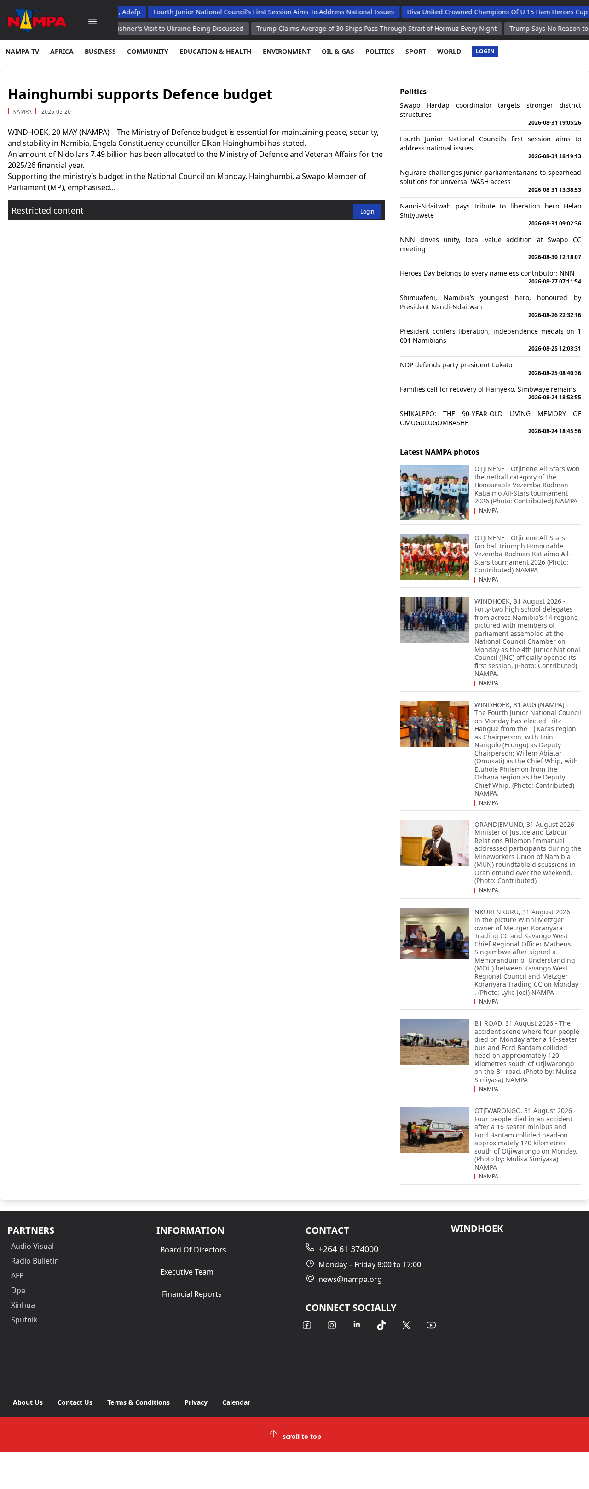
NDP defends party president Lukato (490, 368)
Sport (415, 51)
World (449, 51)
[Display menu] (92, 20)
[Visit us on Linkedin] (357, 1325)
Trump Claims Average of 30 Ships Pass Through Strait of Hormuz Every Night (359, 28)
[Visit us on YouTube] (431, 1325)
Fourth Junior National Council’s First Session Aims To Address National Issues (257, 11)
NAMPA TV (22, 51)
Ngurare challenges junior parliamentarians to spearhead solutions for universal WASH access (490, 181)
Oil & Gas (338, 51)
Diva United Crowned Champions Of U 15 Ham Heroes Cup (480, 11)
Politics (379, 51)
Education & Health (215, 51)
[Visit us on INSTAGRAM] (332, 1325)
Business (100, 51)
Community (147, 51)
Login (485, 51)
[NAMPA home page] (37, 20)
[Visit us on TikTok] (381, 1325)
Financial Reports (192, 1294)
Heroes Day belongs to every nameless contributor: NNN (490, 277)
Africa (62, 51)
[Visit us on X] (406, 1325)
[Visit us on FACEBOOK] (307, 1325)
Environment (287, 51)
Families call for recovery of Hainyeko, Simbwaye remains (490, 393)
